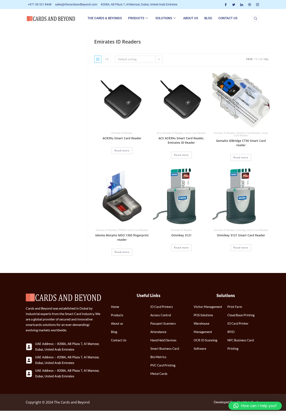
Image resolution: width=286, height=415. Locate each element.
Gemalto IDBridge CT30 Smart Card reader (241, 143)
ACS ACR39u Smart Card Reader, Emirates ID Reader (181, 140)
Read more (122, 150)
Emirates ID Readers (122, 133)
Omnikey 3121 (181, 235)
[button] (256, 18)
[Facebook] (225, 4)
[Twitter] (233, 4)
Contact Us (227, 18)
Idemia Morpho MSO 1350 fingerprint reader (122, 237)
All (266, 59)
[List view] (107, 59)
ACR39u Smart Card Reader (122, 138)
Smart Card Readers (195, 133)
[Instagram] (257, 4)
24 (260, 59)
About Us (190, 18)
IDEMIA (122, 230)
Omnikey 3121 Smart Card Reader (241, 235)
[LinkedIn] (241, 4)
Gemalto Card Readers (248, 133)
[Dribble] (249, 4)
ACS (159, 133)
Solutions (163, 18)
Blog (208, 18)
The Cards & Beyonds (105, 18)
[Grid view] (97, 59)
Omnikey (241, 230)
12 (255, 59)
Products (136, 18)
